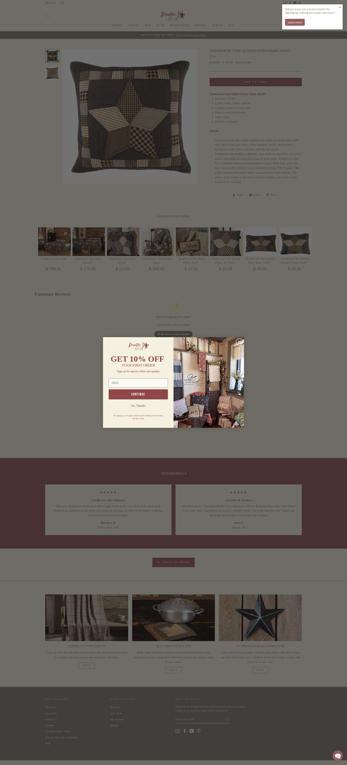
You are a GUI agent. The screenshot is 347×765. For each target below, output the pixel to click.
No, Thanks (138, 405)
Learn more (295, 22)
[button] (338, 756)
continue (138, 394)
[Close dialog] (239, 342)
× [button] (340, 7)
